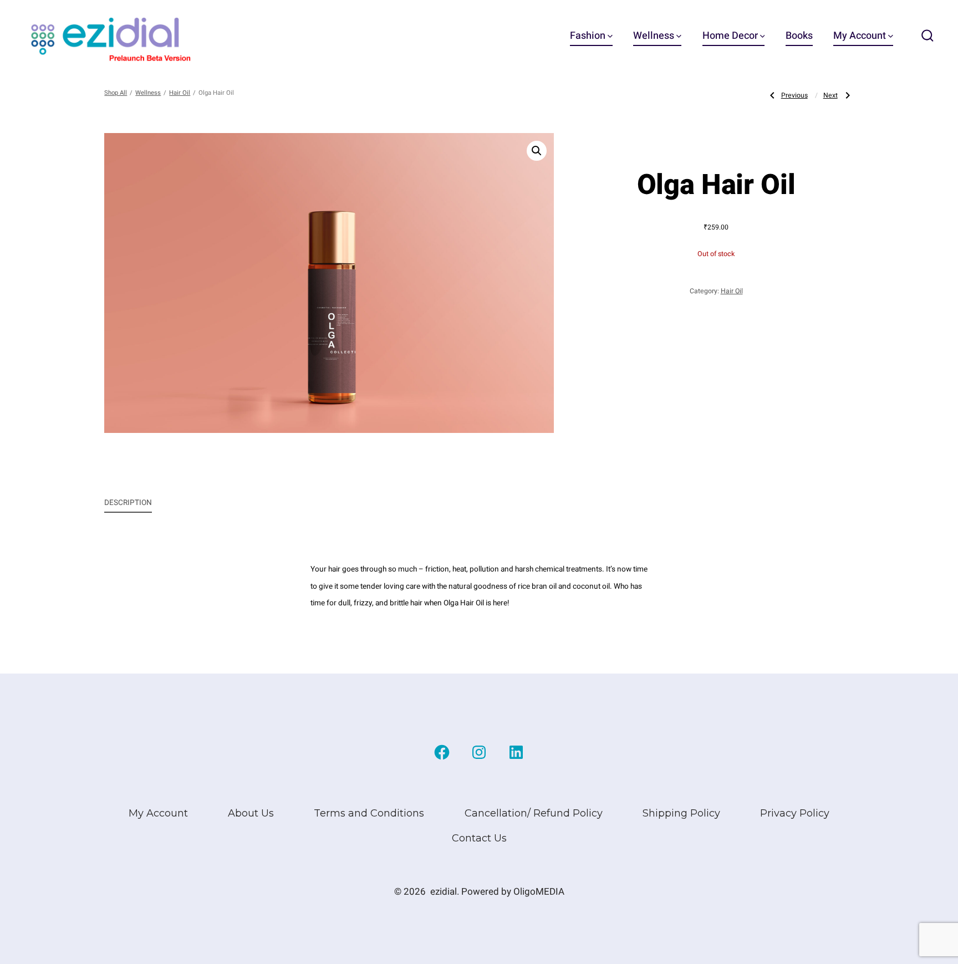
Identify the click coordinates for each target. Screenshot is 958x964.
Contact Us (479, 838)
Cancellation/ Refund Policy (534, 813)
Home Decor (730, 35)
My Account (859, 35)
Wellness (653, 35)
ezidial (443, 892)
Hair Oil (179, 93)
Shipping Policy (681, 813)
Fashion (587, 35)
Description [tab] (128, 502)
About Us (251, 813)
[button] (537, 151)
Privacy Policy (794, 813)
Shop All (115, 93)
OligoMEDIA (538, 892)
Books (799, 35)
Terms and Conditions (369, 813)
